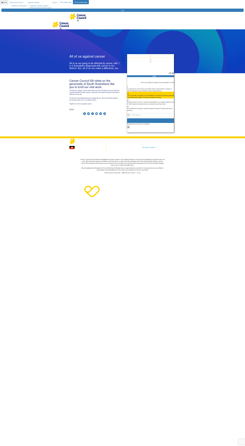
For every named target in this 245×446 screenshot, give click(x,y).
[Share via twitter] (88, 113)
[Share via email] (96, 113)
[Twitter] (147, 155)
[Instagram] (156, 155)
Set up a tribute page (80, 2)
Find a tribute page (65, 2)
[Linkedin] (160, 155)
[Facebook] (143, 155)
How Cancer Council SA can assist (40, 8)
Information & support (148, 147)
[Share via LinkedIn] (100, 113)
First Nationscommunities (79, 147)
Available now (148, 145)
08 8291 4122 (111, 147)
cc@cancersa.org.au (113, 150)
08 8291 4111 (111, 144)
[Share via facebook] (84, 113)
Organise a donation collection (39, 6)
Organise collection (33, 2)
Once (154, 76)
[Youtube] (152, 155)
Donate (55, 2)
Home (5, 2)
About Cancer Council (16, 2)
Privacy (139, 173)
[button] (150, 88)
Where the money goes (19, 6)
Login (122, 10)
